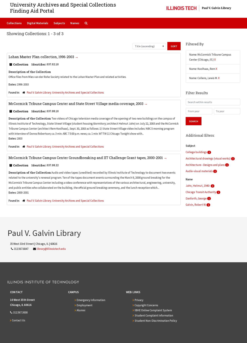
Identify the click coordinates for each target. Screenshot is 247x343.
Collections (14, 23)
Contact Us (18, 320)
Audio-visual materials (199, 171)
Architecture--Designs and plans (205, 165)
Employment (84, 305)
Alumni (81, 310)
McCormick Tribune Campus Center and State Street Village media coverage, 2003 (76, 103)
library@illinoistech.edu (51, 249)
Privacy (139, 300)
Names (74, 23)
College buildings (196, 152)
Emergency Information (91, 300)
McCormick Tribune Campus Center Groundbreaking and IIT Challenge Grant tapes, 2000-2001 (86, 157)
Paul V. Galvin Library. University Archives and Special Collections (65, 92)
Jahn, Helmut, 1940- (198, 186)
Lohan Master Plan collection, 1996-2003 (42, 57)
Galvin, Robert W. (196, 205)
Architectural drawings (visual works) (208, 158)
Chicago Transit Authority (201, 192)
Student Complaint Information (154, 315)
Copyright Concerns (146, 305)
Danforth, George (196, 198)
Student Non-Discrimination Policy (156, 321)
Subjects (59, 23)
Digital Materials (37, 23)
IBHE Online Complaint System (153, 310)
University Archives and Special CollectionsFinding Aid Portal (63, 7)
